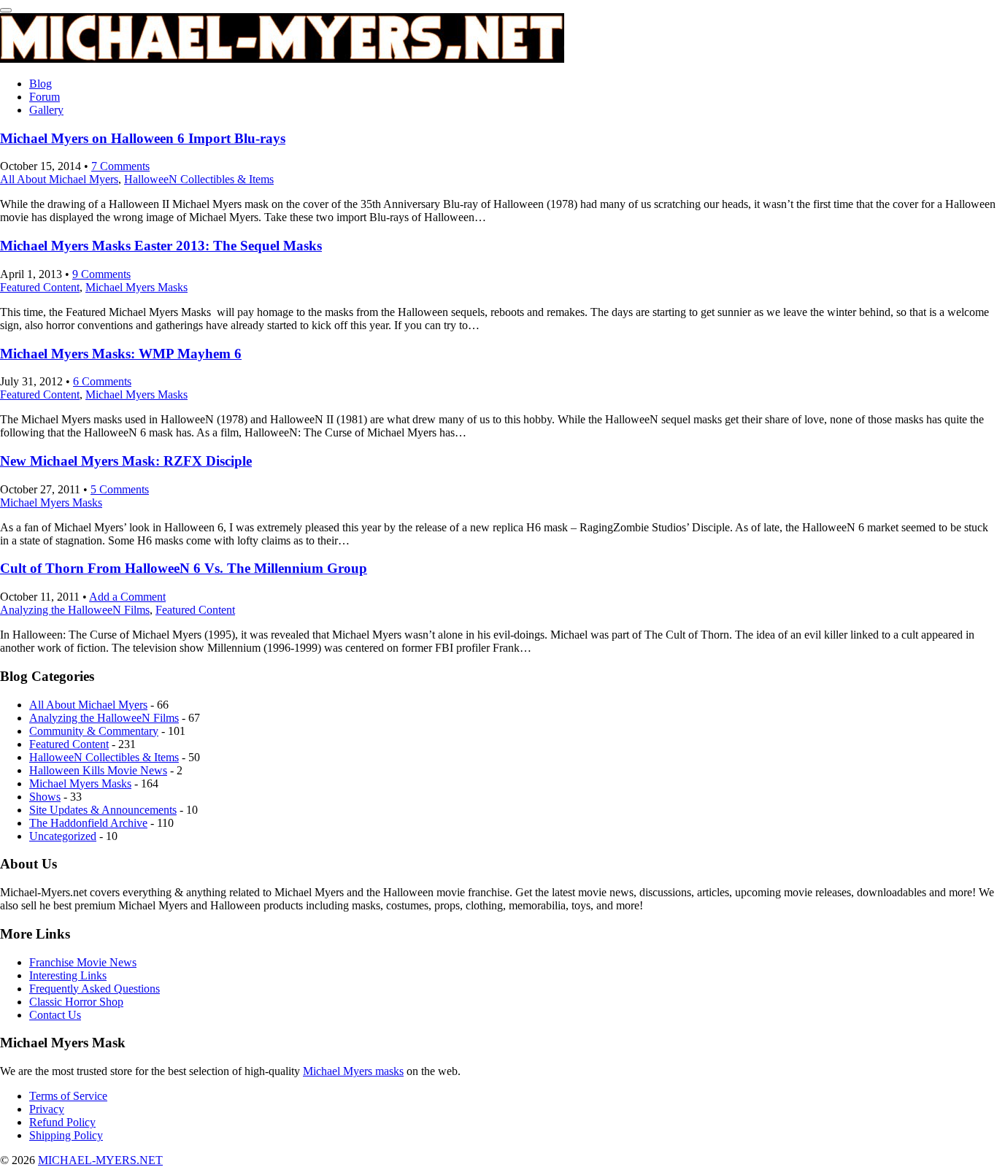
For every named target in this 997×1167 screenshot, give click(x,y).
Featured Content (40, 287)
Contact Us (55, 1015)
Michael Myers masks (353, 1071)
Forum (44, 96)
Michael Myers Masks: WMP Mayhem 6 (121, 353)
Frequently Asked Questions (94, 988)
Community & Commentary (93, 731)
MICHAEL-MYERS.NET (100, 1160)
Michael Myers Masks (136, 287)
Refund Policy (62, 1122)
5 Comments (120, 489)
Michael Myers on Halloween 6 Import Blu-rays (142, 138)
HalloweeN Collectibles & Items (199, 179)
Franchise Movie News (82, 962)
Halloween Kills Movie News (98, 770)
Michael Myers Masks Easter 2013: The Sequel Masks (161, 245)
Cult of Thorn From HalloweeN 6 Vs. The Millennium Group (183, 568)
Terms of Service (68, 1096)
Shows (45, 796)
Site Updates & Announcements (103, 810)
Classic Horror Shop (76, 1001)
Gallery (46, 110)
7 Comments (120, 166)
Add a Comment (127, 596)
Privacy (46, 1109)
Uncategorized (62, 836)
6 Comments (102, 381)
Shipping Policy (66, 1135)
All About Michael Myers (59, 179)
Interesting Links (68, 975)
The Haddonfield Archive (88, 823)
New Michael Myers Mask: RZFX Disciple (126, 461)
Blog (40, 83)
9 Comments (101, 274)
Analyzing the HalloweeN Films (75, 610)
